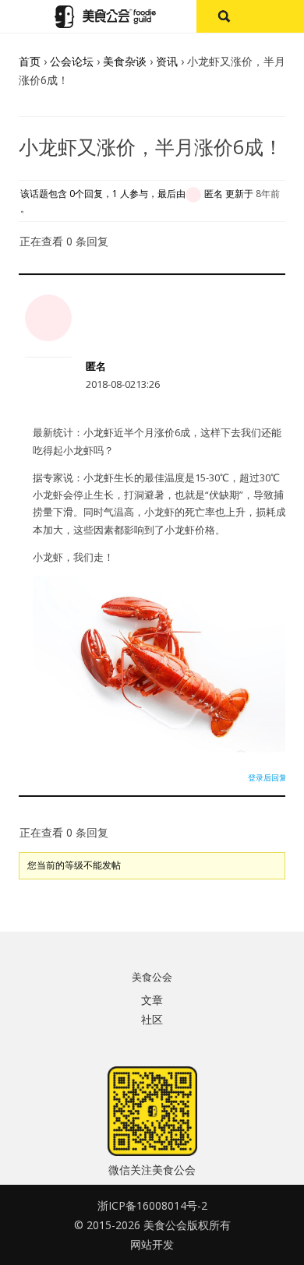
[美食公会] (105, 16)
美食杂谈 (125, 61)
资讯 (167, 61)
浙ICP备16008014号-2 (152, 1205)
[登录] (277, 16)
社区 (152, 1019)
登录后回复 (267, 777)
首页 (30, 61)
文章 (152, 999)
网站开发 (152, 1244)
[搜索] (223, 16)
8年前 (268, 193)
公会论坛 (72, 61)
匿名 (96, 366)
